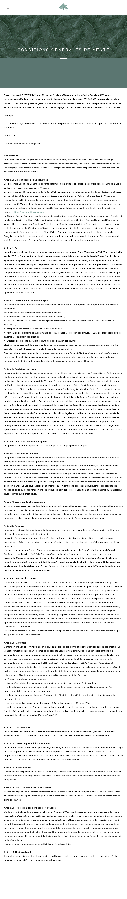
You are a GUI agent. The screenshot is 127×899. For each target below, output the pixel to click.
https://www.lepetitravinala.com (29, 212)
